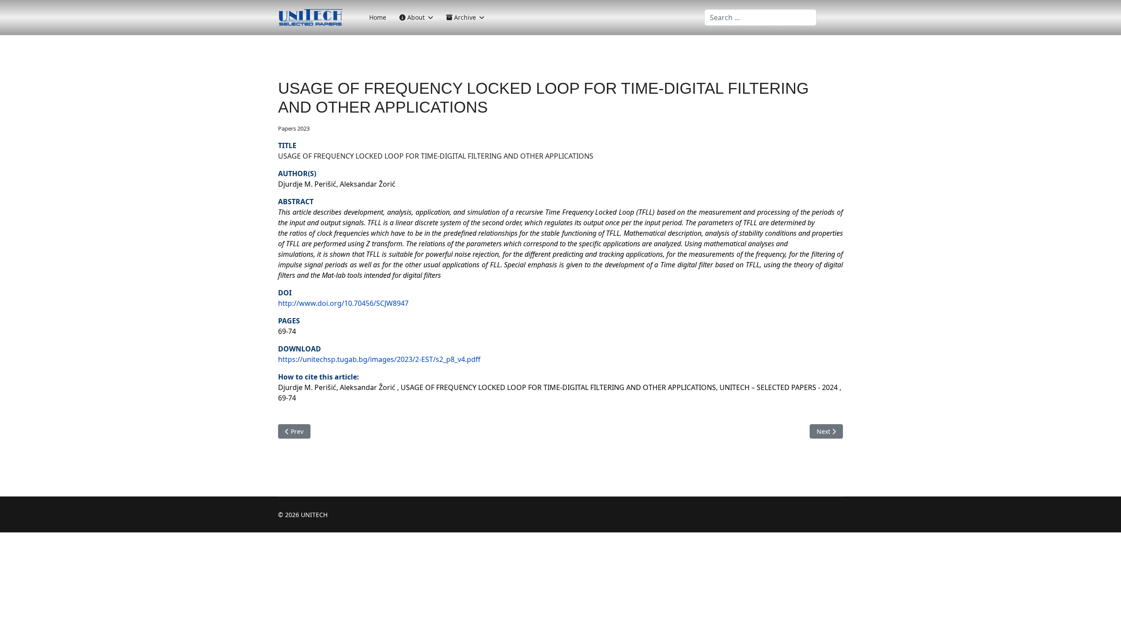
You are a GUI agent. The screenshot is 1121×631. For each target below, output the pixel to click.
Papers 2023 (294, 128)
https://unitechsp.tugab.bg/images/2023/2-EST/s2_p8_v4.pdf (379, 359)
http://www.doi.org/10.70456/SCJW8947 (343, 303)
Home (377, 17)
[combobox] (760, 17)
